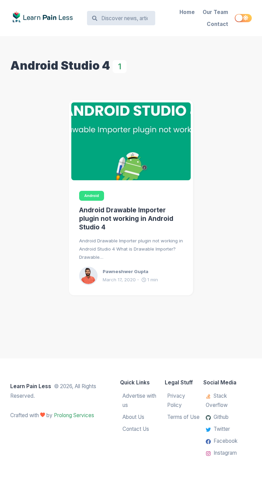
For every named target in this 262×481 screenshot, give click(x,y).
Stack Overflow (217, 400)
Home (187, 12)
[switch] (243, 18)
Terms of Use (183, 417)
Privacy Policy (176, 400)
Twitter (222, 429)
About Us (133, 417)
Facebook (225, 441)
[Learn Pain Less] (45, 18)
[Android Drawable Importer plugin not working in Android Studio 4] (131, 141)
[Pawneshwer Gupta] (91, 276)
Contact (217, 24)
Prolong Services (74, 415)
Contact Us (135, 429)
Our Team (215, 12)
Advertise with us (139, 400)
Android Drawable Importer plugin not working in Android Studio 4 (126, 218)
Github (221, 417)
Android (91, 195)
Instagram (225, 453)
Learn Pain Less (30, 386)
